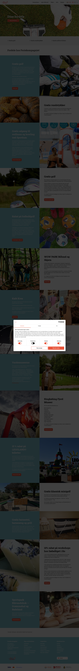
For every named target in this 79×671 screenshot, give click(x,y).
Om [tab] (57, 325)
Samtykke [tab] (22, 325)
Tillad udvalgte (39, 348)
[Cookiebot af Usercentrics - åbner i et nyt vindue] (59, 322)
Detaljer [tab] (39, 325)
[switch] (33, 343)
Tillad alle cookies (56, 348)
